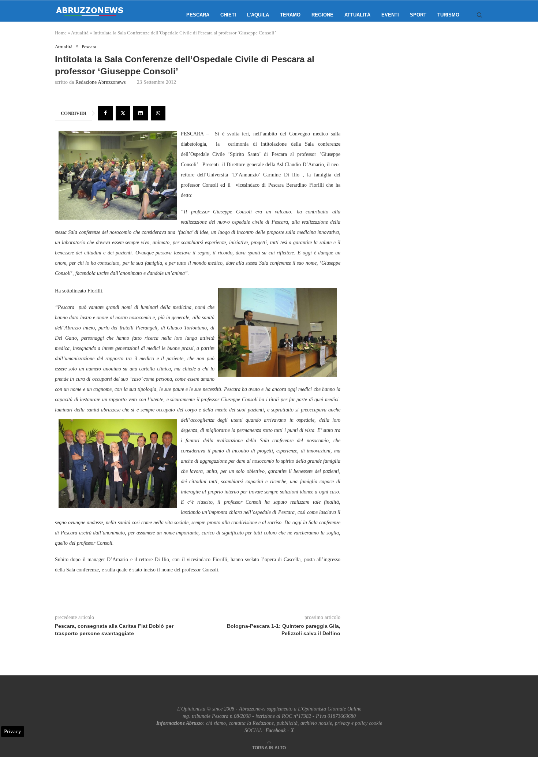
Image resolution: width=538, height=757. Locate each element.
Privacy (12, 731)
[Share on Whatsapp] (158, 113)
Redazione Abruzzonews (100, 82)
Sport (418, 15)
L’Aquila (258, 15)
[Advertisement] (421, 117)
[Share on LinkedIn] (140, 113)
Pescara (197, 15)
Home (61, 33)
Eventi (390, 15)
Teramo (290, 15)
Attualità (357, 15)
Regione (322, 15)
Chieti (228, 15)
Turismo (448, 15)
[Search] (479, 15)
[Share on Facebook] (105, 113)
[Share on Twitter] (123, 113)
